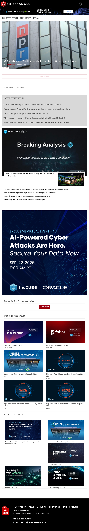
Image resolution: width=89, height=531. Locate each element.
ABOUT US (41, 507)
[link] (44, 45)
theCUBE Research (37, 522)
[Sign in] (80, 4)
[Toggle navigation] (85, 4)
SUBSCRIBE (44, 306)
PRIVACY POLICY (19, 507)
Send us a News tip (21, 510)
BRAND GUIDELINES (70, 507)
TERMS (31, 507)
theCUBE (19, 522)
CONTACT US (54, 507)
